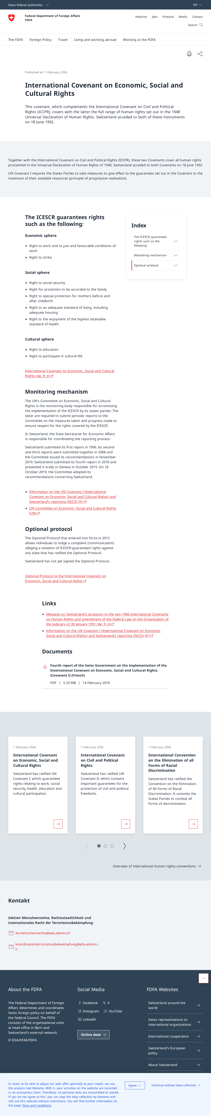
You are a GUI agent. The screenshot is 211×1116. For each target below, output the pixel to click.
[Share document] (200, 53)
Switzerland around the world (166, 1005)
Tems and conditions (36, 1105)
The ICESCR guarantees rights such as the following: (150, 241)
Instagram (91, 1011)
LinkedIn (89, 1019)
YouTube (115, 1011)
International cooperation (168, 1036)
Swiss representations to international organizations (169, 1022)
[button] (15, 39)
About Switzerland (162, 1065)
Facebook (90, 1003)
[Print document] (189, 53)
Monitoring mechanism (150, 255)
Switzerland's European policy (166, 1050)
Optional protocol (146, 265)
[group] (38, 785)
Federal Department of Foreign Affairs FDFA (53, 18)
